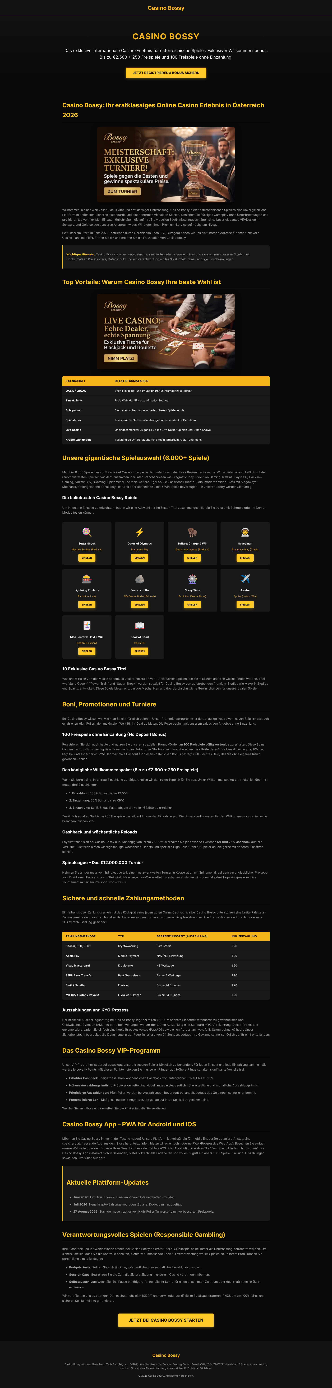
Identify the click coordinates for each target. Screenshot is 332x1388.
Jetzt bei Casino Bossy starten (166, 1320)
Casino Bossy (166, 7)
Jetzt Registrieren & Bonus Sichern (166, 73)
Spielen (87, 557)
